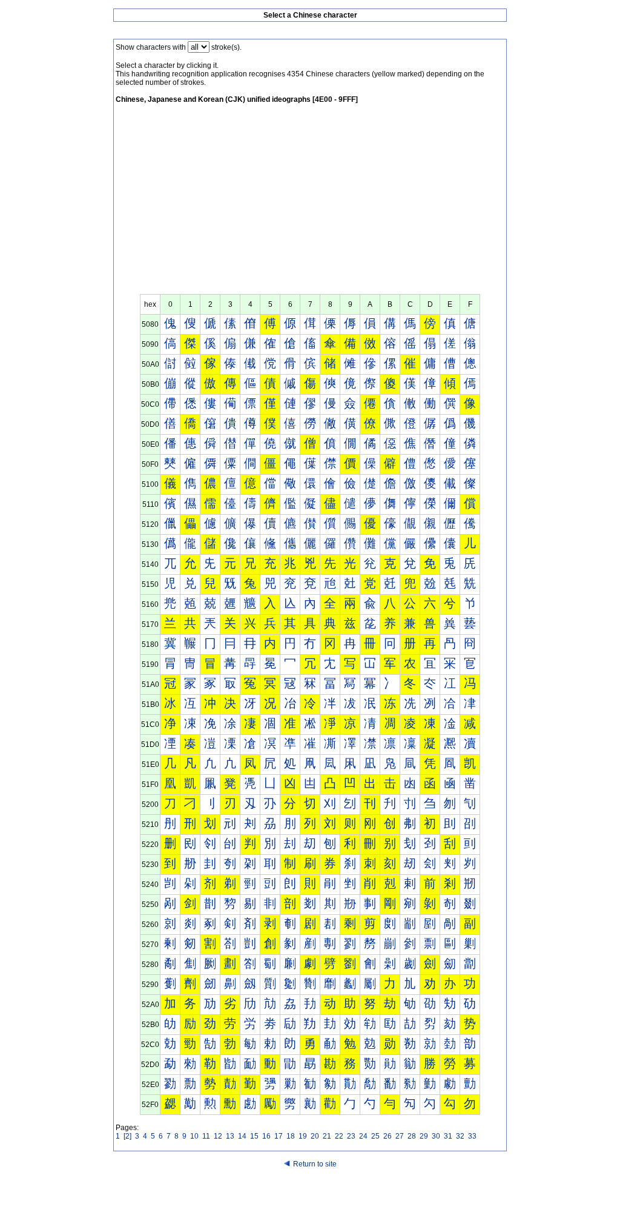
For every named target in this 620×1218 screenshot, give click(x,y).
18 (290, 1136)
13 (230, 1136)
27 (399, 1136)
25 (375, 1136)
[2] (127, 1136)
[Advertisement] (310, 203)
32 (460, 1136)
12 (218, 1136)
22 (339, 1136)
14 (242, 1136)
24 (363, 1136)
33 (472, 1136)
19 (302, 1136)
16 (266, 1136)
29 (424, 1136)
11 (206, 1136)
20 (315, 1136)
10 (194, 1136)
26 (387, 1136)
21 (327, 1136)
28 (411, 1136)
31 (448, 1136)
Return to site (315, 1164)
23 (351, 1136)
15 (254, 1136)
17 (278, 1136)
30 (436, 1136)
